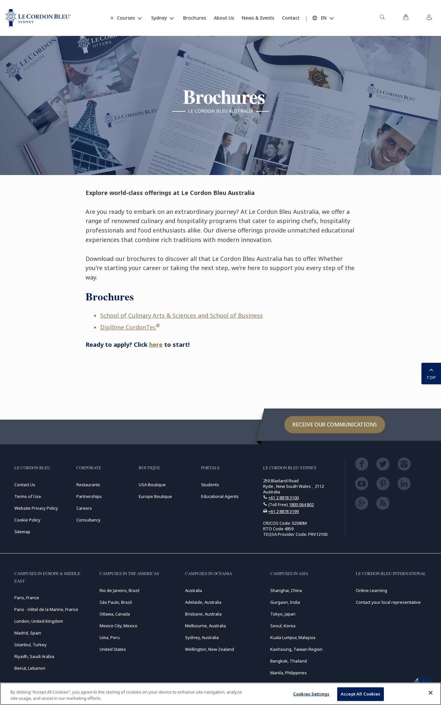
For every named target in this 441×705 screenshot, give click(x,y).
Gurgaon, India (285, 602)
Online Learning (371, 590)
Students (210, 485)
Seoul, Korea (282, 626)
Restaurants (88, 485)
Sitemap (22, 532)
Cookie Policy (27, 520)
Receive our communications (334, 424)
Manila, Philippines (288, 673)
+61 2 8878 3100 (283, 498)
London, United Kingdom (38, 621)
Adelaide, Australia (203, 602)
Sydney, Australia (202, 637)
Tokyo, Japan (282, 614)
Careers (84, 508)
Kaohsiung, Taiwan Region (296, 649)
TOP (431, 377)
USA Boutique (152, 485)
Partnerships (89, 496)
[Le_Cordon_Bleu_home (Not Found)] (38, 18)
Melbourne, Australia (205, 626)
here (156, 344)
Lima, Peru (110, 637)
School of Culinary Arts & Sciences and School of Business (181, 315)
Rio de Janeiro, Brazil (119, 590)
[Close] (430, 693)
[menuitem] (382, 18)
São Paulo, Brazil (116, 602)
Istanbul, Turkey (30, 645)
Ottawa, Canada (115, 614)
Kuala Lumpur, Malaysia (292, 637)
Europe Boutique (155, 496)
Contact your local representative (388, 602)
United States (113, 649)
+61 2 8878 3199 (283, 511)
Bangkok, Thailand (288, 661)
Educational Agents (220, 496)
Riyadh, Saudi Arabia (34, 656)
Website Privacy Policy (36, 508)
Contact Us (24, 485)
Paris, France (26, 598)
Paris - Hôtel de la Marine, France (46, 609)
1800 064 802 (301, 504)
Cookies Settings (311, 694)
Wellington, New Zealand (209, 649)
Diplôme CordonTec (128, 327)
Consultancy (88, 520)
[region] (220, 693)
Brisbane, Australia (203, 614)
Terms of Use (27, 496)
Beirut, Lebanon (29, 668)
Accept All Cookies (360, 694)
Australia (193, 590)
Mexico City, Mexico (118, 626)
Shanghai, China (286, 590)
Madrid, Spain (27, 633)
